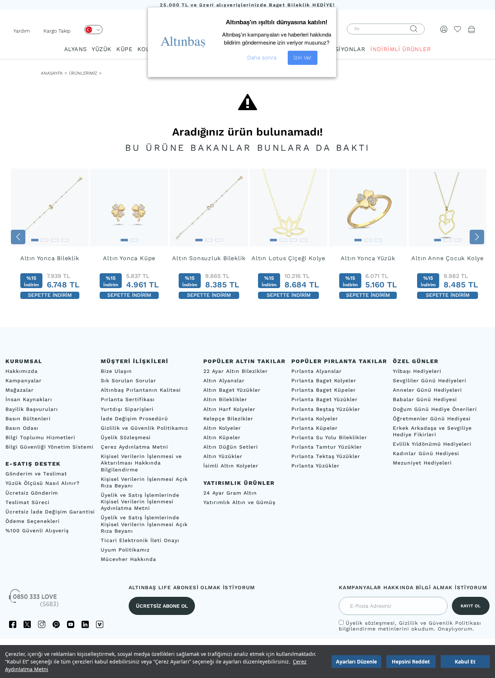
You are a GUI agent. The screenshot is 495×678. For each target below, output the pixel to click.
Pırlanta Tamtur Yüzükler (326, 447)
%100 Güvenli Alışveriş (37, 530)
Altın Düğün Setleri (230, 447)
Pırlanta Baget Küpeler (323, 390)
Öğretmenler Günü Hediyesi (432, 418)
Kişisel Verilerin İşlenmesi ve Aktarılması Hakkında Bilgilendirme (141, 463)
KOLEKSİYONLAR (340, 49)
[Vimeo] (99, 624)
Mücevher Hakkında (128, 559)
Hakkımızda (21, 371)
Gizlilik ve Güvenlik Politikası (440, 623)
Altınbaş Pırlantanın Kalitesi (141, 390)
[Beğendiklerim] (457, 29)
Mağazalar (19, 390)
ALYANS (75, 49)
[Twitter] (27, 624)
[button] (18, 237)
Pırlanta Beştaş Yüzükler (325, 409)
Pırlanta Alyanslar (316, 371)
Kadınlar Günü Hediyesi (426, 454)
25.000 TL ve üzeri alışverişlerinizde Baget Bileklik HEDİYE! (247, 5)
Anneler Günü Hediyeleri (427, 390)
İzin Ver (303, 57)
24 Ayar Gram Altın (230, 493)
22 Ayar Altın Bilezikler (235, 371)
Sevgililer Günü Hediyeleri (429, 380)
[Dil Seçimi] (93, 29)
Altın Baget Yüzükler (232, 390)
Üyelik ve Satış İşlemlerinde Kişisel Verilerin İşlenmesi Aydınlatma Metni (140, 501)
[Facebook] (12, 624)
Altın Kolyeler (222, 428)
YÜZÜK (101, 49)
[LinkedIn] (85, 624)
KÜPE (124, 49)
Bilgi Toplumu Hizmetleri (40, 437)
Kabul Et (465, 661)
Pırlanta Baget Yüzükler (324, 400)
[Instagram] (41, 624)
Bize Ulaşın (116, 371)
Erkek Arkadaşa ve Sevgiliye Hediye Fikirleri (432, 431)
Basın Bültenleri (28, 418)
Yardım (21, 31)
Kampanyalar (23, 380)
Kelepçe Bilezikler (228, 418)
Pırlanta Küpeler (314, 428)
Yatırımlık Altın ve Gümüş (239, 502)
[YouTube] (70, 624)
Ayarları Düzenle (356, 661)
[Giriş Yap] (444, 29)
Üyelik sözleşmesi (370, 623)
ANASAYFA (52, 73)
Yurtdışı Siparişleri (127, 409)
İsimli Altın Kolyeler (230, 466)
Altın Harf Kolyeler (229, 409)
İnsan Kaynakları (28, 400)
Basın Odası (21, 428)
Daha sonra (261, 57)
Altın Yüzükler (222, 456)
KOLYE (146, 49)
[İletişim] (34, 601)
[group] (50, 237)
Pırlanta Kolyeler (314, 418)
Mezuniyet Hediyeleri (422, 463)
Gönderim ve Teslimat (36, 474)
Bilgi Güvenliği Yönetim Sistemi (49, 447)
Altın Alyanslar (224, 380)
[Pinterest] (56, 624)
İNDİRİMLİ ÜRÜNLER (400, 49)
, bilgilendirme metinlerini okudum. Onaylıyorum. (410, 626)
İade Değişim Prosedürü (134, 418)
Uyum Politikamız (125, 550)
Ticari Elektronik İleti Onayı (140, 540)
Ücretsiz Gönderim (31, 493)
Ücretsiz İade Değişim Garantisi (50, 512)
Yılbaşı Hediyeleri (417, 371)
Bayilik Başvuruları (31, 409)
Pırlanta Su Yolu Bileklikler (329, 437)
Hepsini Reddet (411, 661)
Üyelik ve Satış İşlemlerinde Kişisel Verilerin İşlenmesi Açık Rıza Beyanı (144, 524)
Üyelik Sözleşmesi (126, 437)
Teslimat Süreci (27, 502)
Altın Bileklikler (225, 400)
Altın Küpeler (222, 437)
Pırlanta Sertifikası (128, 400)
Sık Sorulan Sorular (128, 380)
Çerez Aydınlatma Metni (134, 447)
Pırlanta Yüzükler (315, 466)
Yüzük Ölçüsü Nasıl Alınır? (42, 483)
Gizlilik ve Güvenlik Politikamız (144, 428)
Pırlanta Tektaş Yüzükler (325, 456)
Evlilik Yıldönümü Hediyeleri (432, 444)
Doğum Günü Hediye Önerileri (435, 409)
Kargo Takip (57, 31)
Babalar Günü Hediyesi (425, 400)
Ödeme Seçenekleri (32, 521)
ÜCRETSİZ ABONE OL (162, 606)
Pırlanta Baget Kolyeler (323, 380)
